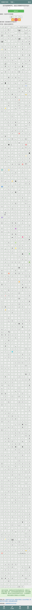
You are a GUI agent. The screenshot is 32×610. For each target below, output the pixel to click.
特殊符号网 (4, 2)
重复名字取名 (18, 599)
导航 (12, 2)
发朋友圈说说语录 (13, 601)
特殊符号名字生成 (9, 599)
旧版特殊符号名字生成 (10, 603)
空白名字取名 (26, 599)
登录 (29, 2)
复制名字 (16, 11)
